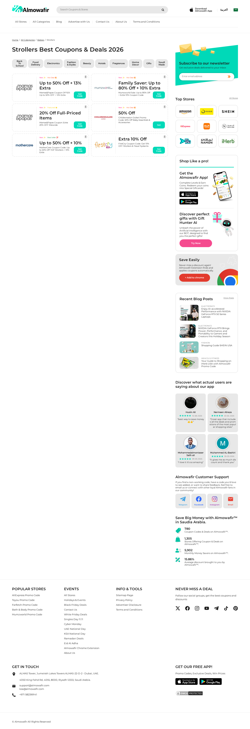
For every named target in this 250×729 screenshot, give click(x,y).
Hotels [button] (101, 63)
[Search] (163, 9)
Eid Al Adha (71, 643)
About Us (121, 21)
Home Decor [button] (135, 63)
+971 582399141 (28, 694)
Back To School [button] (20, 63)
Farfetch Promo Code (25, 604)
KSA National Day (74, 633)
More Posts (229, 298)
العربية (224, 9)
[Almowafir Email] (14, 687)
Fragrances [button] (119, 63)
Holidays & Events (74, 600)
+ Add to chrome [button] (194, 277)
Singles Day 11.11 (73, 619)
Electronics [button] (53, 63)
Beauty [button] (87, 63)
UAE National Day (75, 628)
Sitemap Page (124, 595)
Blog (59, 21)
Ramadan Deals (73, 638)
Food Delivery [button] (35, 63)
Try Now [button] (196, 243)
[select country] (236, 9)
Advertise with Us (79, 21)
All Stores (20, 21)
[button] (185, 111)
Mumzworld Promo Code (27, 614)
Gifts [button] (148, 63)
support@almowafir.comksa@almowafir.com (34, 687)
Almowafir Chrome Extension (81, 648)
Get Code (80, 95)
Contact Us (102, 21)
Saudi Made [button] (162, 63)
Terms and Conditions (146, 21)
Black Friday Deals (75, 604)
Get (159, 125)
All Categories (41, 21)
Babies (40, 40)
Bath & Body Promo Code (27, 609)
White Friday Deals (75, 614)
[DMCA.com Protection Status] (206, 693)
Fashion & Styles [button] (71, 63)
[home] (30, 9)
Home (15, 40)
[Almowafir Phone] (14, 696)
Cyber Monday (72, 624)
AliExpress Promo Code (26, 595)
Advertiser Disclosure (128, 604)
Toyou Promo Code (23, 600)
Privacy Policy (124, 600)
